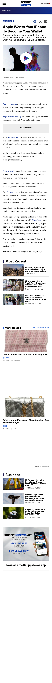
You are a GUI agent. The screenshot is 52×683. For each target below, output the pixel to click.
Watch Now (45, 3)
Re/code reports (10, 104)
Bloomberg (36, 220)
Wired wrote (12, 137)
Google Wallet (9, 170)
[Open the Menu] (4, 4)
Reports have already (12, 116)
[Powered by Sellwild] (45, 466)
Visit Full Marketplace (41, 328)
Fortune (10, 192)
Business (8, 21)
